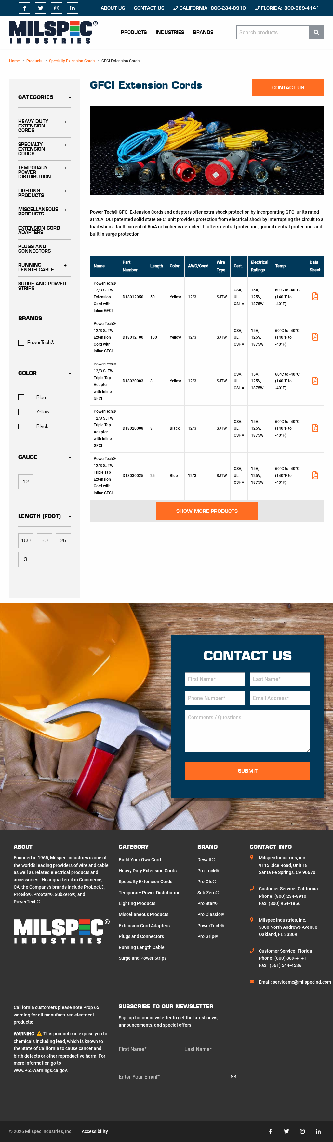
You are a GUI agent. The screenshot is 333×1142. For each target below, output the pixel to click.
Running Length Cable (36, 267)
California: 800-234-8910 (212, 8)
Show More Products (207, 511)
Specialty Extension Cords (72, 61)
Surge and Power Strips (42, 286)
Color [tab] (27, 373)
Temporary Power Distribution (34, 172)
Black (42, 426)
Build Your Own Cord (140, 859)
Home (14, 61)
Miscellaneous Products (38, 211)
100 (26, 540)
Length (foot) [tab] (39, 516)
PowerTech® (40, 342)
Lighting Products (31, 193)
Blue (41, 397)
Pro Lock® (208, 870)
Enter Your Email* (139, 1077)
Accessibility (95, 1131)
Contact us (149, 8)
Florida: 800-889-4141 (289, 8)
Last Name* (198, 1049)
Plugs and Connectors (34, 249)
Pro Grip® (207, 936)
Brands (203, 32)
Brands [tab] (30, 318)
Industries (170, 32)
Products (134, 32)
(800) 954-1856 (284, 903)
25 (63, 540)
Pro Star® (207, 903)
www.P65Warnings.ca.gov (40, 1070)
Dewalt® (206, 859)
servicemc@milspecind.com (302, 982)
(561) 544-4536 (285, 965)
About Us (113, 8)
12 (25, 481)
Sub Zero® (208, 892)
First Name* (133, 1049)
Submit (248, 771)
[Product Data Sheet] (315, 298)
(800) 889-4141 (290, 958)
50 (44, 540)
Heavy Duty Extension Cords (33, 125)
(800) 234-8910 (290, 896)
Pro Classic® (210, 914)
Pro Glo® (206, 881)
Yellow (42, 412)
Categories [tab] (35, 97)
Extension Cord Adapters (39, 230)
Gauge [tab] (27, 457)
